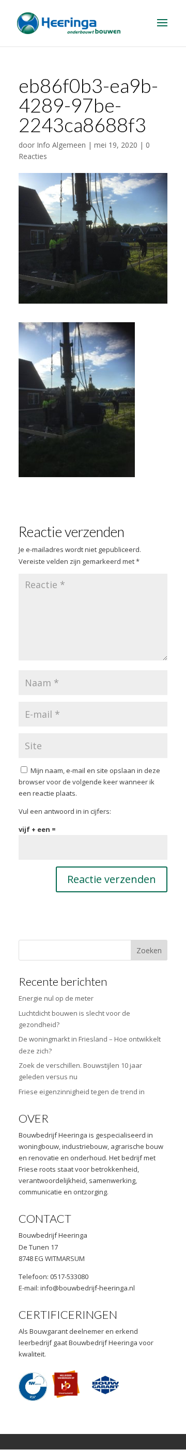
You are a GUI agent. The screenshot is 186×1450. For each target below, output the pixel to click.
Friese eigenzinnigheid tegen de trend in (82, 1091)
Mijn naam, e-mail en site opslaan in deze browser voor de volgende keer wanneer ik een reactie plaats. (89, 782)
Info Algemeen (61, 145)
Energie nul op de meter (56, 998)
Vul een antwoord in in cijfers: (65, 811)
